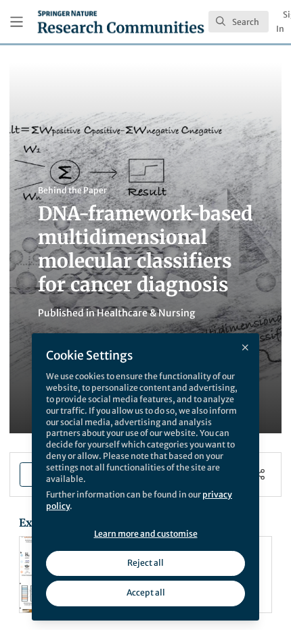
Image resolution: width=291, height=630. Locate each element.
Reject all (145, 563)
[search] (238, 21)
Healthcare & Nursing (146, 313)
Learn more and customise (146, 534)
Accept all (146, 592)
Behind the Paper (72, 190)
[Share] (259, 474)
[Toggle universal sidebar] (16, 22)
